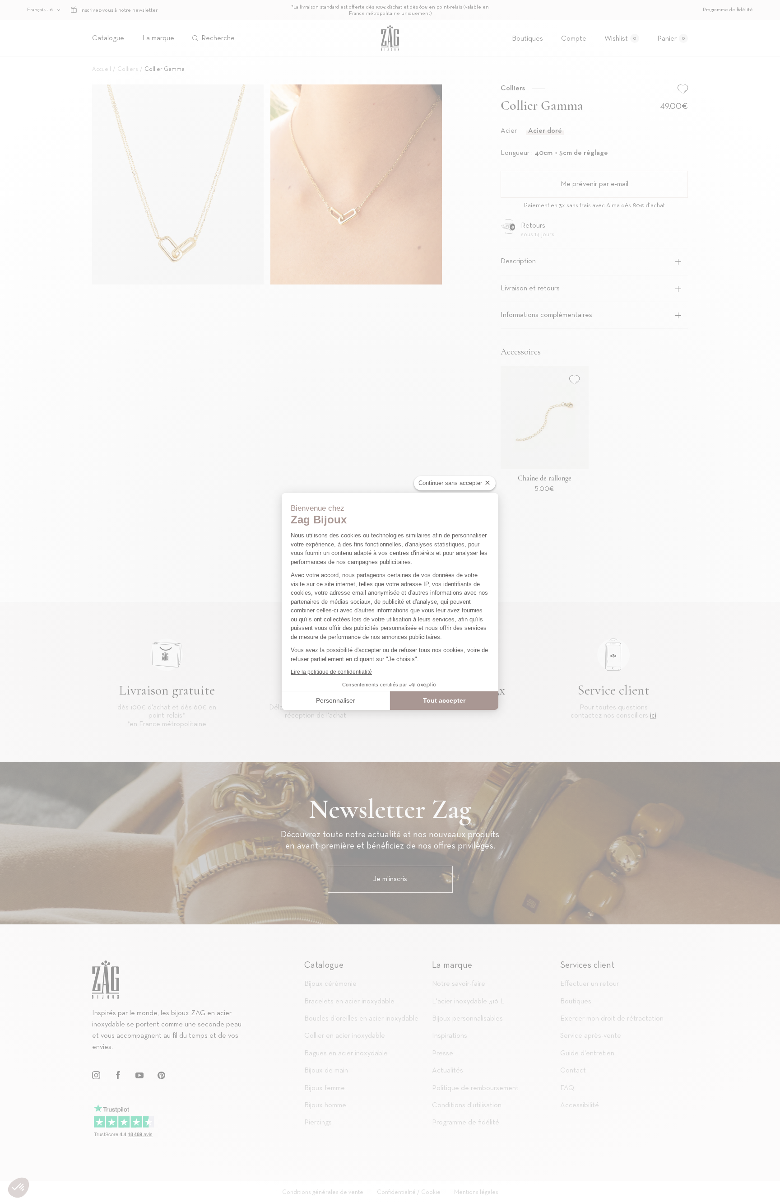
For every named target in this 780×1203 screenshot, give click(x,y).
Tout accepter (444, 700)
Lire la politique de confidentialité (331, 672)
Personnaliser (335, 700)
